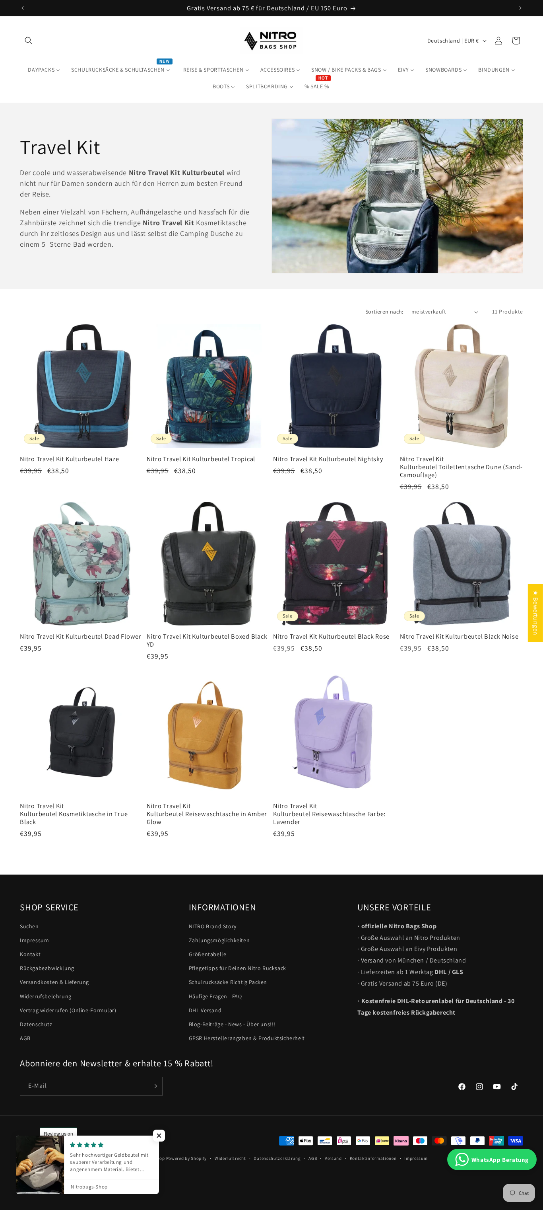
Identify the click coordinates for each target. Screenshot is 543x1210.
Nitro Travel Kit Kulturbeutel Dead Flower (81, 636)
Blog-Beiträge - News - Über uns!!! (232, 1024)
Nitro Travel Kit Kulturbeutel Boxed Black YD (207, 640)
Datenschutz (36, 1024)
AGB (25, 1038)
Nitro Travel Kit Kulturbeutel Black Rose (331, 636)
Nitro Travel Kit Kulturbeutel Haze (69, 459)
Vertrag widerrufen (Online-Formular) (68, 1010)
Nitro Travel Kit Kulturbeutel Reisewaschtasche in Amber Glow (207, 814)
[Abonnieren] (154, 1086)
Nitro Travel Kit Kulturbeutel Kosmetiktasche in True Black (74, 814)
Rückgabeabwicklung (47, 968)
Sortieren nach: (384, 311)
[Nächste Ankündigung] (520, 8)
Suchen (29, 926)
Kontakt (30, 954)
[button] (28, 40)
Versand (333, 1158)
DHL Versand (205, 1010)
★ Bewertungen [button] (535, 612)
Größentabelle (208, 954)
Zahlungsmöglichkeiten (219, 940)
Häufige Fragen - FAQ (215, 996)
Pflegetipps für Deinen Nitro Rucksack (237, 968)
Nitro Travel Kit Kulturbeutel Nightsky (328, 459)
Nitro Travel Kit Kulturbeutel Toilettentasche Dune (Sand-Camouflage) (461, 467)
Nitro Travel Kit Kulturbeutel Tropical (201, 459)
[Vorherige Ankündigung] (22, 8)
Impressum (34, 940)
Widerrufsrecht (230, 1158)
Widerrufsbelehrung (46, 996)
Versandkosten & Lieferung (54, 982)
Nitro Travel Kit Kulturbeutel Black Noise (459, 636)
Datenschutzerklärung (277, 1158)
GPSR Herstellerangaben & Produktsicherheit (247, 1038)
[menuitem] (44, 69)
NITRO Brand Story (213, 926)
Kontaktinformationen (373, 1158)
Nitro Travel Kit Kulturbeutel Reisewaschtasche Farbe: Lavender (329, 814)
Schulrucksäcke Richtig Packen (228, 982)
